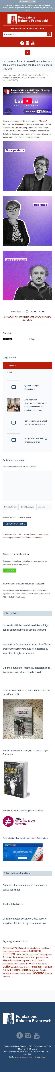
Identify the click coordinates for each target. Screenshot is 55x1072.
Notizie (29, 320)
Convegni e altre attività (18, 75)
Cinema (47, 948)
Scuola (22, 974)
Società (38, 973)
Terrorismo (6, 976)
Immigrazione (8, 964)
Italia (40, 964)
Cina (42, 948)
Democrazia (22, 954)
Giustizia (34, 961)
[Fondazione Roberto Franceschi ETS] (27, 19)
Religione (33, 970)
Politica (47, 966)
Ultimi (9, 372)
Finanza (16, 961)
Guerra (41, 960)
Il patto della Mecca (13, 904)
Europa (35, 957)
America (17, 947)
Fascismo (44, 958)
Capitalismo (35, 948)
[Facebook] (22, 43)
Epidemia (20, 957)
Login (33, 2)
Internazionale (20, 964)
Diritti (31, 954)
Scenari (7, 973)
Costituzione (25, 951)
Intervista (31, 963)
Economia (9, 957)
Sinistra (28, 974)
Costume (35, 950)
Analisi (25, 948)
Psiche (6, 970)
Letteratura (10, 966)
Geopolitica (25, 961)
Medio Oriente (24, 967)
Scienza (15, 974)
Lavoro (44, 964)
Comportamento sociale (11, 951)
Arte (29, 948)
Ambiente (7, 948)
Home (5, 75)
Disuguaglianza (45, 955)
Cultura (9, 954)
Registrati (24, 2)
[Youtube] (33, 43)
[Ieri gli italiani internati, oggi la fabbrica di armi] (13, 440)
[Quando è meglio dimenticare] (13, 387)
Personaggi (36, 966)
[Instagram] (27, 43)
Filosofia (7, 960)
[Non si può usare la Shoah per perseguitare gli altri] (13, 422)
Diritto (36, 955)
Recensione (19, 970)
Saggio (43, 970)
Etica (28, 957)
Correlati (11, 365)
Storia (48, 973)
